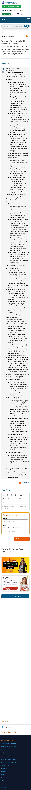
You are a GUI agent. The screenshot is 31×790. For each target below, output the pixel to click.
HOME (3, 20)
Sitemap (3, 787)
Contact (3, 771)
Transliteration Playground (8, 743)
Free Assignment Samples (8, 759)
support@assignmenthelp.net (13, 10)
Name (5, 518)
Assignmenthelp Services (8, 753)
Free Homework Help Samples (9, 762)
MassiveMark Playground (8, 740)
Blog (2, 784)
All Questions (8, 727)
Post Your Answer (21, 539)
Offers (3, 781)
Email (4, 525)
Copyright (4, 768)
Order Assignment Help (12, 6)
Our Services (5, 750)
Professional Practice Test (8, 746)
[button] (3, 495)
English (22, 14)
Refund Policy (5, 778)
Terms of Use (5, 765)
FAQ (2, 774)
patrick (11, 36)
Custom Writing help (7, 756)
